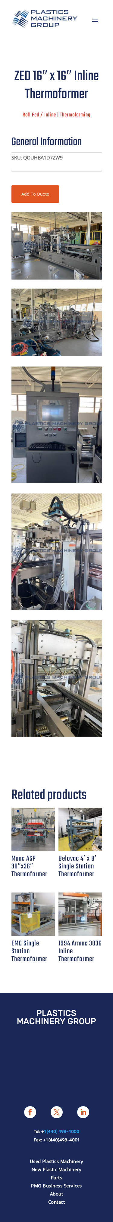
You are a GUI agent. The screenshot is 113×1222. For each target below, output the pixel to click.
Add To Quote (35, 194)
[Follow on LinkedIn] (83, 1112)
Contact (56, 1202)
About (56, 1194)
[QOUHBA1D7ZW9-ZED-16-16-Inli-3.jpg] (56, 481)
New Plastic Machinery (57, 1169)
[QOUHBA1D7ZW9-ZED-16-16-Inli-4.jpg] (56, 735)
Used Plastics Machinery (56, 1161)
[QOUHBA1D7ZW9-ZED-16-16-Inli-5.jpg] (56, 608)
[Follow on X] (57, 1112)
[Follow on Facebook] (30, 1112)
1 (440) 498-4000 (61, 1131)
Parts (56, 1177)
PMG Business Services (56, 1186)
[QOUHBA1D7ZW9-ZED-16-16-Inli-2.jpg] (56, 354)
